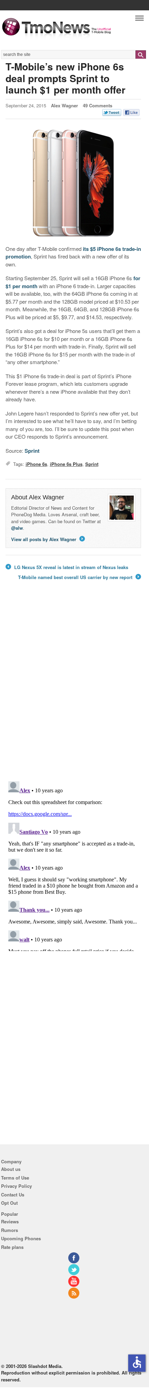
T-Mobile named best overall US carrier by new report (79, 577)
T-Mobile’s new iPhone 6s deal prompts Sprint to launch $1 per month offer (65, 78)
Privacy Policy (16, 1186)
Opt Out (9, 1203)
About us (10, 1169)
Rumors (9, 1230)
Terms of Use (15, 1177)
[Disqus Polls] (73, 685)
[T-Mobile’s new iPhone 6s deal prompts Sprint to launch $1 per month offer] (73, 183)
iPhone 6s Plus (66, 464)
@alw (17, 528)
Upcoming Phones (21, 1238)
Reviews (10, 1221)
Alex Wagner (64, 105)
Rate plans (12, 1247)
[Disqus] (73, 865)
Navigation (139, 20)
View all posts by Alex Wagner (47, 539)
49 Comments (97, 105)
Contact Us (12, 1194)
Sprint (32, 450)
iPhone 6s (36, 464)
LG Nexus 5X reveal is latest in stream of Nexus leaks (67, 567)
